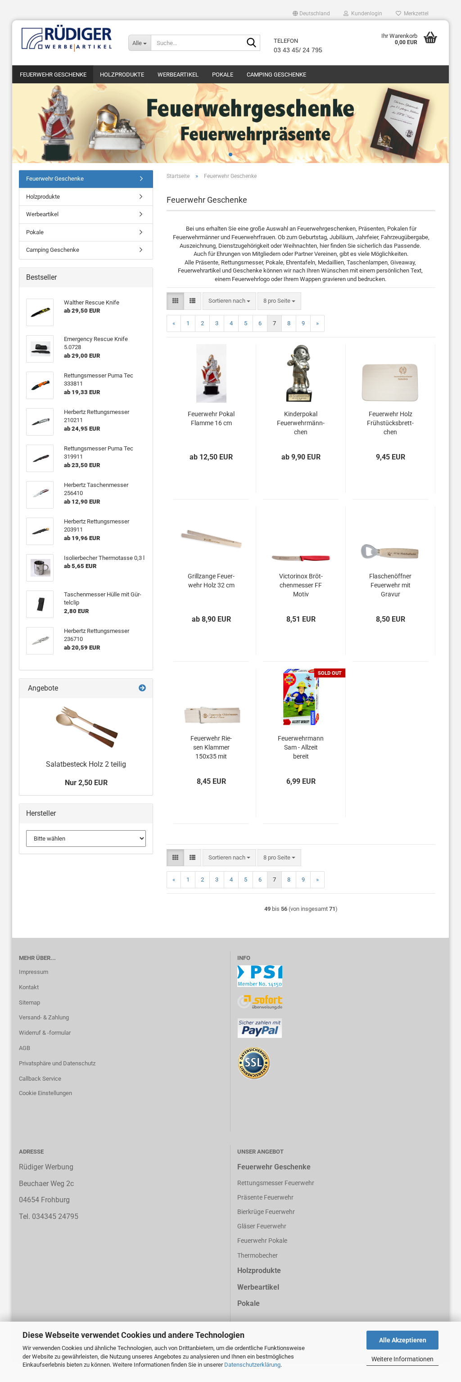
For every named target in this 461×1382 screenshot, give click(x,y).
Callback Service (40, 1078)
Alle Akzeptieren (402, 1340)
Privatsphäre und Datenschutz (57, 1063)
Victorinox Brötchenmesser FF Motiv (301, 585)
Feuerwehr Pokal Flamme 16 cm (211, 418)
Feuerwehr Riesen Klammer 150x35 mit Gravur (211, 748)
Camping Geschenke (276, 74)
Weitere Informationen (402, 1359)
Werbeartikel (178, 74)
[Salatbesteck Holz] (86, 727)
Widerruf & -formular (45, 1032)
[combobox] (229, 301)
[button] (311, 13)
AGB (24, 1048)
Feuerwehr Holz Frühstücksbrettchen (390, 423)
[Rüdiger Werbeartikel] (67, 38)
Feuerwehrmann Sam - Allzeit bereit (301, 747)
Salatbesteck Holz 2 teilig (86, 764)
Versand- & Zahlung (44, 1017)
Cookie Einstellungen (45, 1093)
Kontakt (29, 987)
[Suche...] (251, 43)
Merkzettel (415, 13)
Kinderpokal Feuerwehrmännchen (301, 423)
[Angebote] (142, 688)
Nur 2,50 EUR (86, 782)
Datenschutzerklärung (252, 1364)
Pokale (222, 74)
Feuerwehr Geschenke (53, 74)
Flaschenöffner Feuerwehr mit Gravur (390, 585)
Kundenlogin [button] (365, 13)
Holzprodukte (122, 74)
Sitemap (29, 1002)
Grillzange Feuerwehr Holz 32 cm (211, 581)
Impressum (33, 971)
